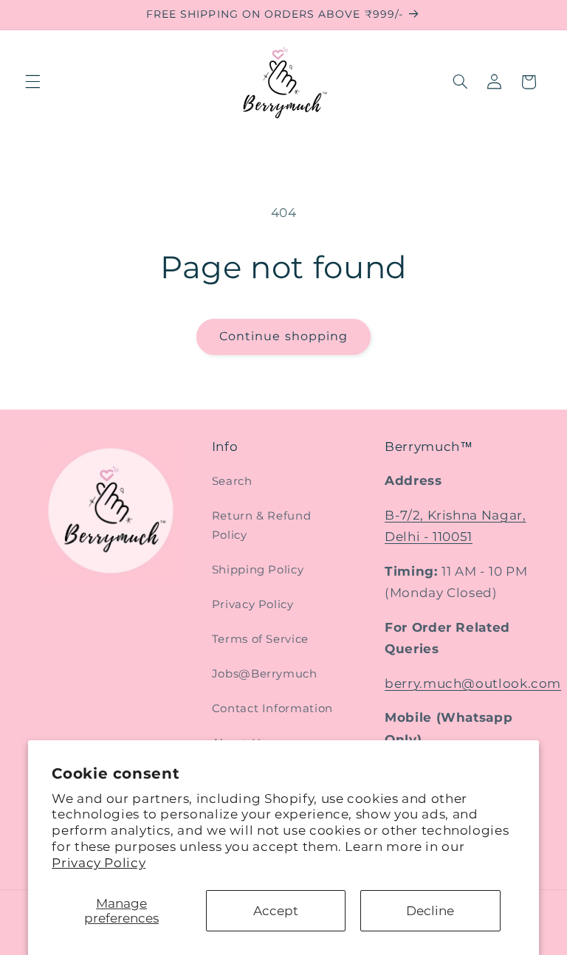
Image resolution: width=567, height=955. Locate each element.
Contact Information (272, 708)
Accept (275, 910)
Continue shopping (283, 336)
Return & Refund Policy (261, 525)
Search (232, 481)
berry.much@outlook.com (473, 683)
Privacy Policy (98, 862)
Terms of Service (260, 639)
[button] (32, 82)
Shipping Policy (257, 569)
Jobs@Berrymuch (264, 673)
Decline (430, 910)
